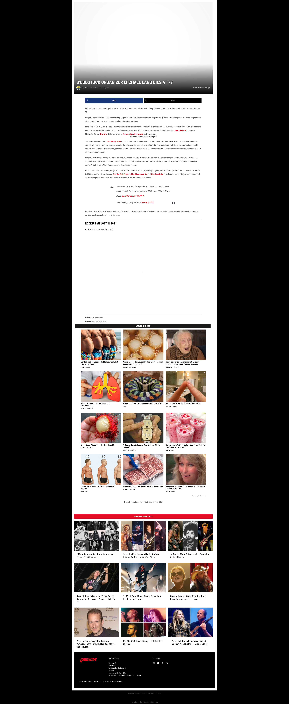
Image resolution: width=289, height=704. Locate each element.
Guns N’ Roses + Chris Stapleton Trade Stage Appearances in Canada (188, 597)
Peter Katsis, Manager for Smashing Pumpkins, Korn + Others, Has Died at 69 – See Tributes (96, 644)
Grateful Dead (180, 130)
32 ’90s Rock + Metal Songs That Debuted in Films (142, 642)
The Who (103, 134)
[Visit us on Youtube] (158, 663)
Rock (104, 321)
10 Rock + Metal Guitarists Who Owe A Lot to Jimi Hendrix (189, 556)
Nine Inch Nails (157, 174)
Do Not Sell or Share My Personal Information (125, 675)
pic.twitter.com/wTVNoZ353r (133, 196)
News (96, 321)
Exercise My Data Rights (117, 673)
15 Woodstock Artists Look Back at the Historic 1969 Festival (94, 556)
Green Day (143, 174)
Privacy (111, 670)
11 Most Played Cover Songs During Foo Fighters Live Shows (142, 597)
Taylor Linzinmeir (86, 88)
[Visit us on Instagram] (154, 663)
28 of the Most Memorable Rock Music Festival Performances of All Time (141, 556)
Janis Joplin (127, 134)
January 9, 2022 (147, 202)
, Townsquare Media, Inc (100, 681)
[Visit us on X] (167, 663)
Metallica (135, 174)
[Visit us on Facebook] (163, 663)
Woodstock (99, 318)
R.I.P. (100, 321)
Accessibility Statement (117, 668)
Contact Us (112, 663)
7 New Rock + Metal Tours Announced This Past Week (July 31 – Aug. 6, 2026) (188, 642)
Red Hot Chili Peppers (122, 174)
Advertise (112, 665)
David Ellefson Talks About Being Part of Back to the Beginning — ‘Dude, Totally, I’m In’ (95, 599)
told (113, 141)
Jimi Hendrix (138, 134)
